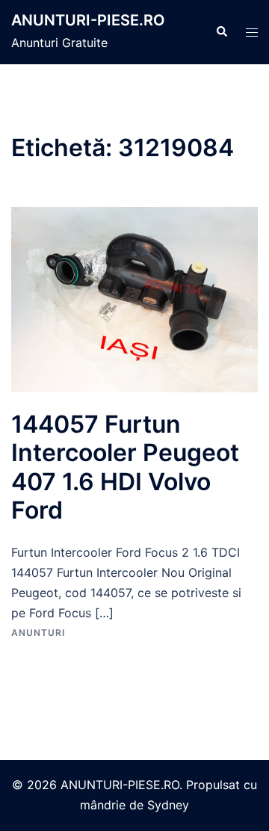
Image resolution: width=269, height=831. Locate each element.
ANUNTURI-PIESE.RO (88, 20)
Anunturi (38, 632)
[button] (221, 32)
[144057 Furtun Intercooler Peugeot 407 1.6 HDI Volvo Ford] (134, 298)
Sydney (168, 804)
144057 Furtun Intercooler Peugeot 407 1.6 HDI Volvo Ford (125, 467)
